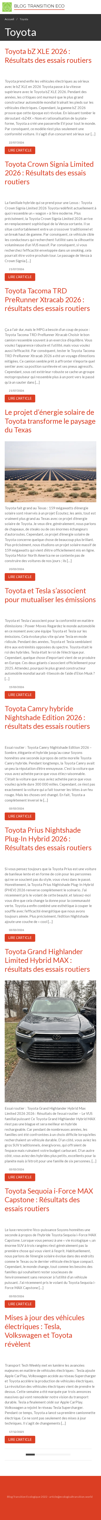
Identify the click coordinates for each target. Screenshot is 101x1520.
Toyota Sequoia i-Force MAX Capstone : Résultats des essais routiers (49, 1200)
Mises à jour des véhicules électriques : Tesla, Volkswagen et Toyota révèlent (45, 1330)
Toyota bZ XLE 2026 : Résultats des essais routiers (48, 55)
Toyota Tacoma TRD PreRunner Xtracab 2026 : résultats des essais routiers (47, 299)
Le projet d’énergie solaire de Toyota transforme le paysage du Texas (50, 421)
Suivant (66, 1455)
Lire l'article (20, 150)
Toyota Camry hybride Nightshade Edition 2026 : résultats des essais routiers (47, 717)
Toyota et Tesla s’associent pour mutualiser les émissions (50, 595)
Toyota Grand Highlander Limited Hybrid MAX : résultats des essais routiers (47, 960)
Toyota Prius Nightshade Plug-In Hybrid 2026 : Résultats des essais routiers (48, 839)
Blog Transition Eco (39, 6)
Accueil (9, 19)
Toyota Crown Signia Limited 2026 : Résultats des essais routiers (49, 173)
